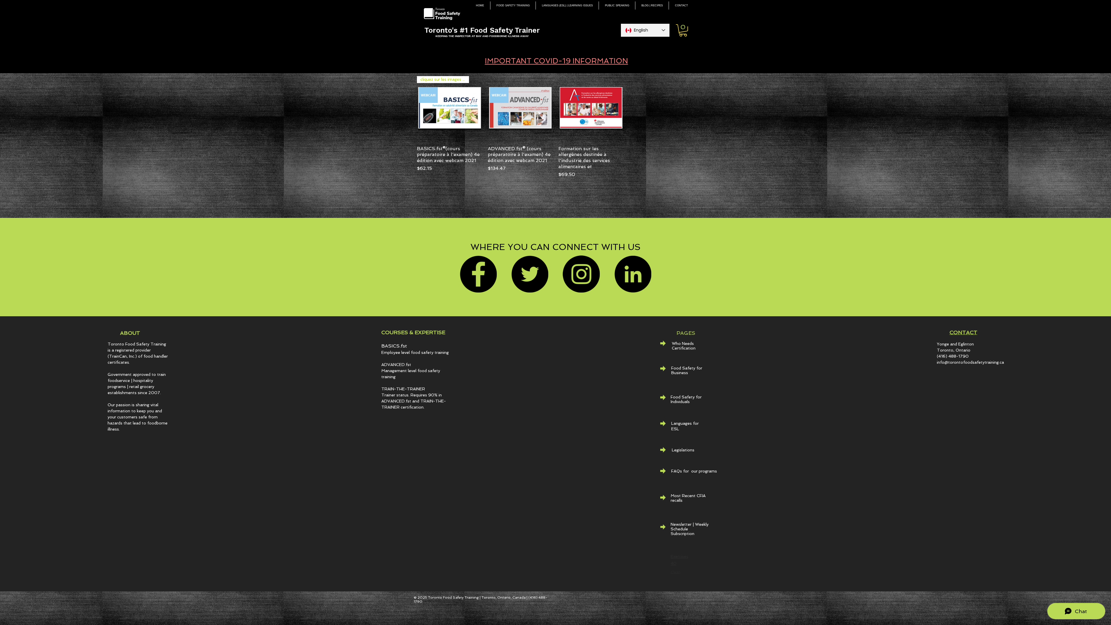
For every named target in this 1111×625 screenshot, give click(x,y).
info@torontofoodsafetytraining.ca (970, 362)
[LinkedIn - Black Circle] (632, 274)
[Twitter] (529, 274)
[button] (683, 30)
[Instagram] (581, 274)
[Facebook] (478, 274)
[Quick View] (520, 108)
